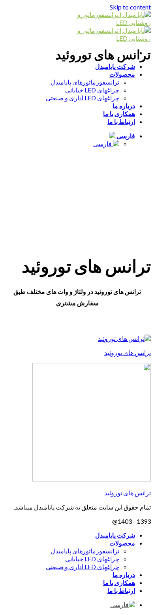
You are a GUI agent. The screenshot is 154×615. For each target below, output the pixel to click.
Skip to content (130, 7)
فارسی (125, 135)
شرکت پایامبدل (115, 66)
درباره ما (124, 105)
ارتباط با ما (121, 121)
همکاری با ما (119, 113)
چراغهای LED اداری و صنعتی (82, 98)
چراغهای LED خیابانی (92, 90)
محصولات (122, 74)
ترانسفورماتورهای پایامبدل (85, 82)
